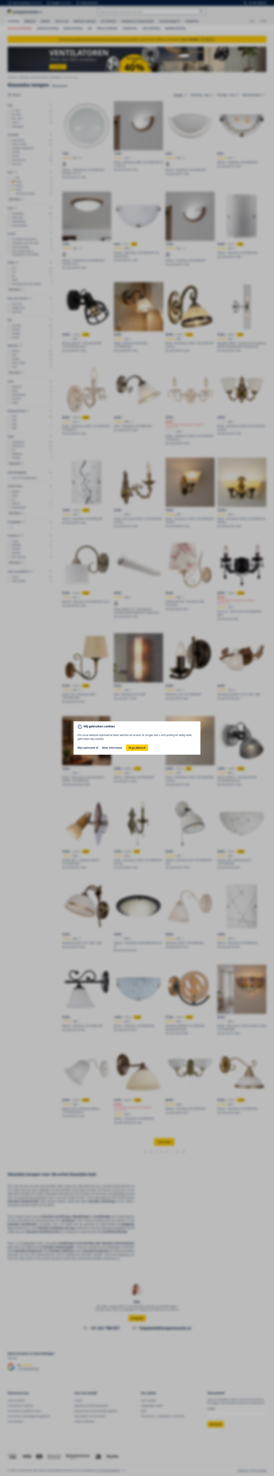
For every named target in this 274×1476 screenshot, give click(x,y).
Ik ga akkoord (137, 747)
